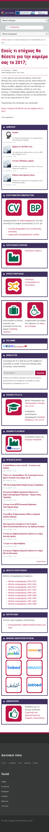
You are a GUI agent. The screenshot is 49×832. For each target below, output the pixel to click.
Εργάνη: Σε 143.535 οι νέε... (23, 147)
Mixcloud (4, 801)
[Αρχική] (24, 14)
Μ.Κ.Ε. (20, 763)
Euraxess (35, 763)
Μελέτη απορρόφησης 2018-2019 (22, 584)
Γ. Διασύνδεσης (12, 763)
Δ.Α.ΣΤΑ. (3, 763)
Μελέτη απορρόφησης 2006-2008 (22, 595)
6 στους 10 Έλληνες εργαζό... (23, 161)
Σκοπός (15, 132)
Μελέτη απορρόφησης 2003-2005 (22, 598)
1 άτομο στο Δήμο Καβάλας (14, 543)
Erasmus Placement (33, 440)
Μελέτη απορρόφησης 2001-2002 (22, 601)
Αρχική (3, 40)
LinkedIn (4, 796)
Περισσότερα (41, 561)
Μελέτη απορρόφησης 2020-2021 (22, 581)
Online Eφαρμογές (27, 221)
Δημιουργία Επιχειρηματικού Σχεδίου (23, 234)
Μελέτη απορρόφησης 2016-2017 (22, 587)
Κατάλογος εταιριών (33, 251)
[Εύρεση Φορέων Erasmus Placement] (13, 451)
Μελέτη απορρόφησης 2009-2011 (22, 593)
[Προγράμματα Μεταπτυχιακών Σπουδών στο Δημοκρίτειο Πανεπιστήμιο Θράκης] (13, 415)
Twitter (3, 782)
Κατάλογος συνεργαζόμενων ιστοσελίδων (32, 282)
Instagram (5, 791)
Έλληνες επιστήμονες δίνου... (24, 175)
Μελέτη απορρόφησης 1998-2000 (22, 604)
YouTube (4, 806)
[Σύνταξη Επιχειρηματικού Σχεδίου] (35, 215)
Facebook (5, 786)
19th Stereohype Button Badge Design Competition (23, 485)
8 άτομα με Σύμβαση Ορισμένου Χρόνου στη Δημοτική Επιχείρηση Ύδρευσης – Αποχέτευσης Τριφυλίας (22, 494)
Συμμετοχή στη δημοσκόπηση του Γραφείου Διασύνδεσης (35, 715)
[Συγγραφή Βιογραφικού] (13, 215)
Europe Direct (27, 763)
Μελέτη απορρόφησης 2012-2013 (22, 590)
